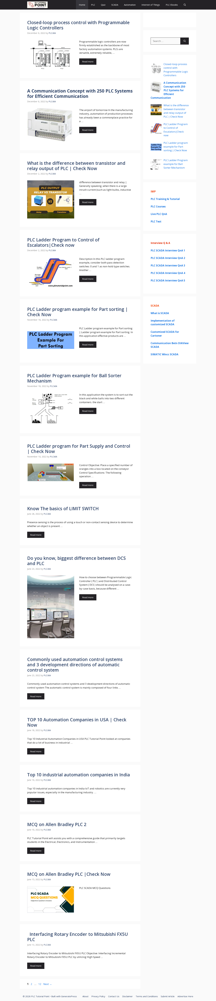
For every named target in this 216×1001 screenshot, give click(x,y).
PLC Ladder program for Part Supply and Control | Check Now (78, 448)
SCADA (114, 4)
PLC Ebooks (172, 4)
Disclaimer (127, 996)
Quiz (103, 4)
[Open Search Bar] (185, 5)
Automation (130, 4)
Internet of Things (151, 4)
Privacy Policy (98, 996)
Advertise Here (185, 996)
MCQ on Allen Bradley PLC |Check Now (68, 874)
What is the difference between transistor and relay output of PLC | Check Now (76, 165)
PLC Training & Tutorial (165, 199)
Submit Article (168, 996)
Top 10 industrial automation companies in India (78, 775)
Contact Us (113, 996)
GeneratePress (69, 996)
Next (47, 984)
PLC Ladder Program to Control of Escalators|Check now (63, 242)
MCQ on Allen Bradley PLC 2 (56, 824)
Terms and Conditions (147, 996)
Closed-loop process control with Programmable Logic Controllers (78, 25)
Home (82, 4)
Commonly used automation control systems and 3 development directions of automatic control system (75, 664)
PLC (93, 4)
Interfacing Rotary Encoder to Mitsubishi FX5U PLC (77, 936)
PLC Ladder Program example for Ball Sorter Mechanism (74, 378)
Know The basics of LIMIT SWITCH (63, 509)
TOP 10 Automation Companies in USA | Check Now (76, 722)
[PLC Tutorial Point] (37, 5)
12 (40, 984)
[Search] (184, 41)
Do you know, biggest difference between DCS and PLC (76, 560)
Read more (87, 61)
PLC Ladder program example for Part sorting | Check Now (77, 311)
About (85, 996)
